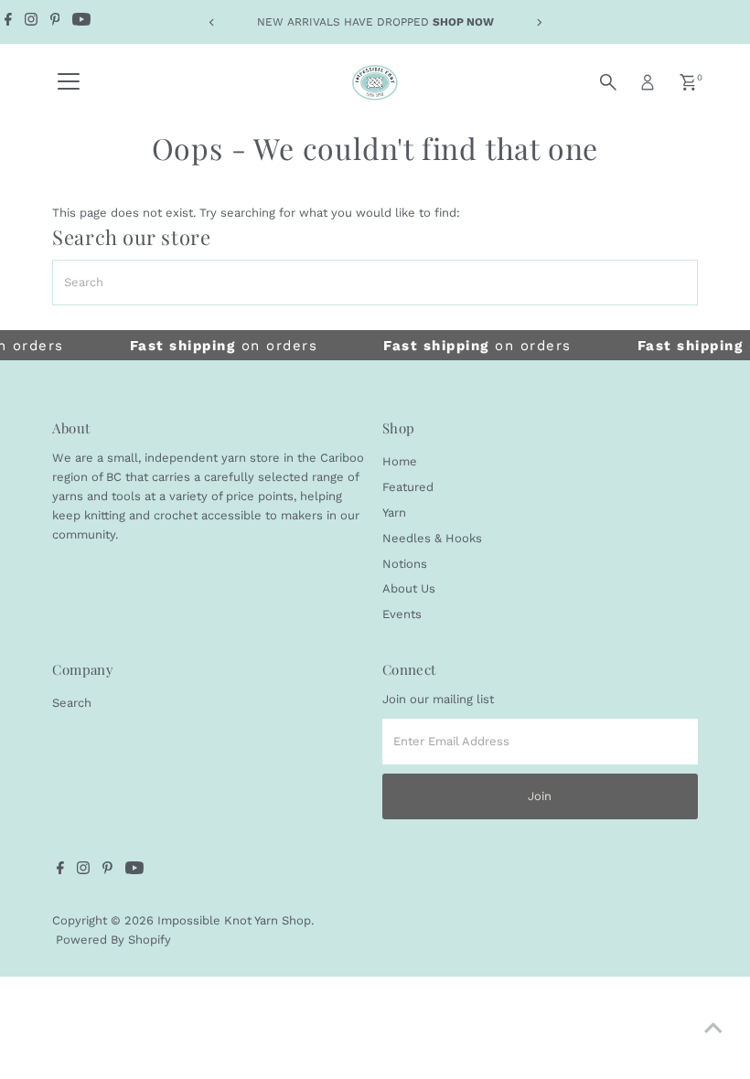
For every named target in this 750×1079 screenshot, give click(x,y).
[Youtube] (81, 22)
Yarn (394, 512)
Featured (408, 487)
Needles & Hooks (432, 538)
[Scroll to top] (713, 1028)
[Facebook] (8, 22)
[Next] (538, 22)
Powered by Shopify (113, 939)
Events (402, 614)
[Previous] (211, 22)
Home (399, 461)
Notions (404, 564)
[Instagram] (31, 22)
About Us (408, 588)
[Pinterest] (55, 22)
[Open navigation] (68, 82)
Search (71, 703)
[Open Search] (608, 82)
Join (540, 796)
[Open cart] (688, 82)
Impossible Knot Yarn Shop (234, 920)
